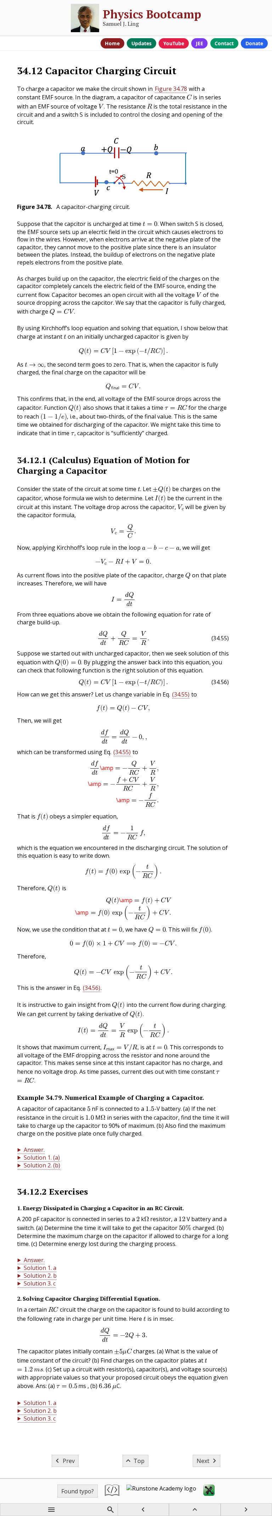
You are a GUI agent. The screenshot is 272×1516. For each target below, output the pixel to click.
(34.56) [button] (91, 988)
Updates (141, 43)
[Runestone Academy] (161, 1491)
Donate (254, 43)
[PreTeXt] (112, 1491)
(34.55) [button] (180, 694)
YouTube (173, 43)
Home (112, 43)
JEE (199, 43)
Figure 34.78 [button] (171, 89)
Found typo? (77, 1491)
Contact (224, 43)
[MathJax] (209, 1491)
